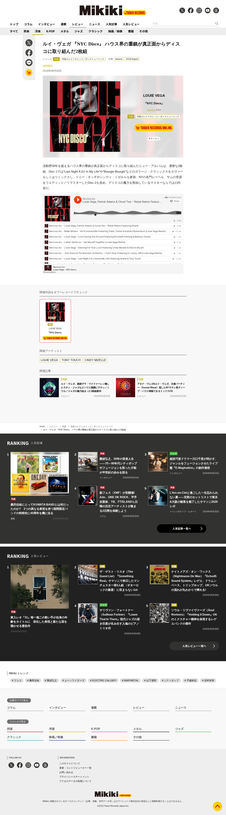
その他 (143, 31)
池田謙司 (48, 65)
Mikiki (42, 426)
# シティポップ (170, 680)
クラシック (95, 31)
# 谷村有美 (208, 680)
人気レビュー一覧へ (194, 646)
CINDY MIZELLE (95, 360)
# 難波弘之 (51, 680)
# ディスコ (154, 138)
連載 (63, 24)
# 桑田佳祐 (33, 680)
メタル (64, 31)
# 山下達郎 (150, 680)
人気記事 (111, 24)
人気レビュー (131, 24)
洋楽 (38, 31)
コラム (28, 24)
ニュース (94, 24)
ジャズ (79, 31)
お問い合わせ (66, 772)
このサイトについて (69, 763)
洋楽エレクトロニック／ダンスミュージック (83, 59)
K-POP (50, 31)
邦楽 (26, 31)
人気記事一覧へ (182, 528)
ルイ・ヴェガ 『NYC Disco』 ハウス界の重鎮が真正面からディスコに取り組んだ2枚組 (84, 429)
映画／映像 (115, 31)
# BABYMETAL (130, 680)
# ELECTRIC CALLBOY (103, 680)
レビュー (77, 24)
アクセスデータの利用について (75, 781)
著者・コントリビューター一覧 (75, 768)
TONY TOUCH (71, 360)
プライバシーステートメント (74, 777)
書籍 (131, 31)
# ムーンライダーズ (73, 680)
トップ (14, 24)
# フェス (17, 680)
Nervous (151, 110)
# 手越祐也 (191, 680)
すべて (14, 31)
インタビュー (46, 24)
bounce (119, 59)
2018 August (132, 59)
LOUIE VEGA (49, 360)
